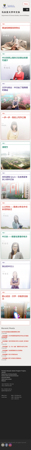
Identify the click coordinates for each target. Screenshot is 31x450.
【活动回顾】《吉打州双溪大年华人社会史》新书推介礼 (15, 341)
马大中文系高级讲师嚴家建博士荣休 (10, 332)
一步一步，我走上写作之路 (14, 117)
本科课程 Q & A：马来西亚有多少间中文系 (14, 178)
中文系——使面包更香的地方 (14, 236)
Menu (26, 4)
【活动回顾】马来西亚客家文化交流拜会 (11, 350)
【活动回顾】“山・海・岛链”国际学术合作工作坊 (14, 346)
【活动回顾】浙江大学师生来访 (9, 354)
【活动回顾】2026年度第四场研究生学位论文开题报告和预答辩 (14, 336)
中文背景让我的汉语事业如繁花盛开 (15, 58)
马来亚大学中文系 (11, 12)
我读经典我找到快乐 (11, 27)
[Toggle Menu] (27, 9)
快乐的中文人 (8, 266)
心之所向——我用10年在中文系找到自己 (15, 207)
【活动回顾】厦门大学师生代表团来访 (11, 358)
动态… (4, 24)
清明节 (5, 147)
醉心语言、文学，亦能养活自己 (15, 297)
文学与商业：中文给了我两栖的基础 (15, 88)
